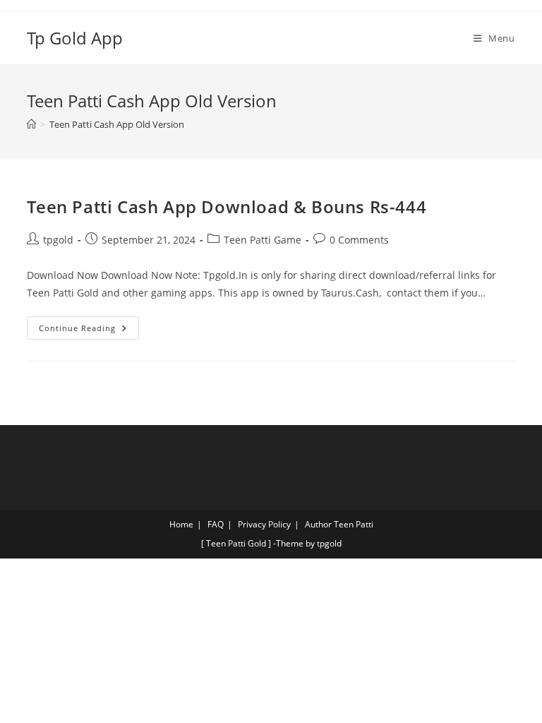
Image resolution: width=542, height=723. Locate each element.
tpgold (58, 239)
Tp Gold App (75, 37)
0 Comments (359, 239)
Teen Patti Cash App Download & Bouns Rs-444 (226, 206)
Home (181, 524)
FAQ (215, 524)
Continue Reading (89, 324)
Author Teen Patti (339, 524)
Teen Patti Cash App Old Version (116, 124)
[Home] (31, 124)
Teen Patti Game (262, 239)
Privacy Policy (264, 524)
